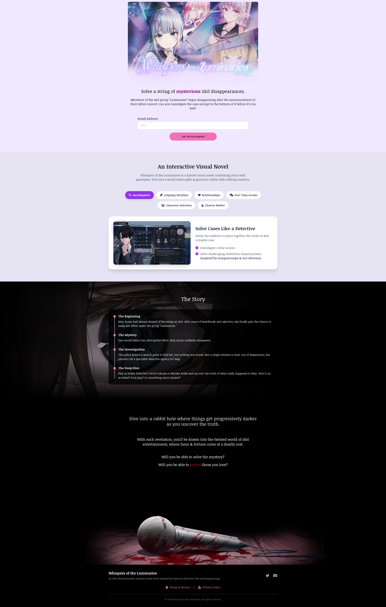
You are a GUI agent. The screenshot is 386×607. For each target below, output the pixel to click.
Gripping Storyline (176, 195)
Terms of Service (179, 587)
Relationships (211, 195)
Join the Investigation (193, 136)
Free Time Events (245, 195)
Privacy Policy (211, 587)
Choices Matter (215, 205)
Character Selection (179, 205)
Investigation (141, 195)
